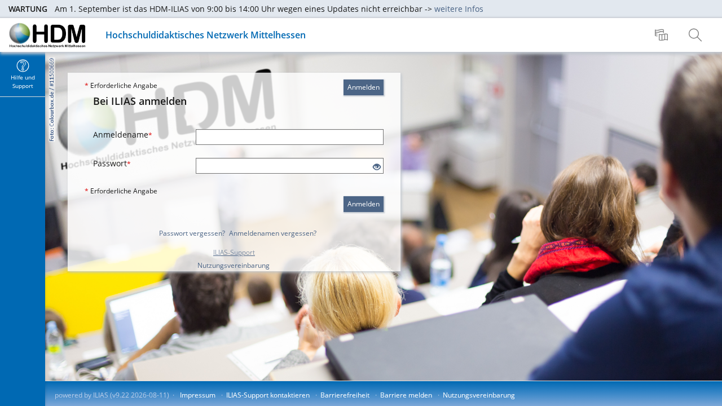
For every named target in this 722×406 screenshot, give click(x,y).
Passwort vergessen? (192, 233)
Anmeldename (122, 134)
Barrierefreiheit (344, 395)
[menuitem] (663, 35)
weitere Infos (458, 8)
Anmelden (363, 87)
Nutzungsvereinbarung (233, 265)
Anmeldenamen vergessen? (272, 233)
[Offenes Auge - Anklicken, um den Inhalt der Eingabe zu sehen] (377, 167)
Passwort (112, 163)
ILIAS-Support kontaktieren (268, 395)
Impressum (197, 395)
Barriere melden (406, 395)
